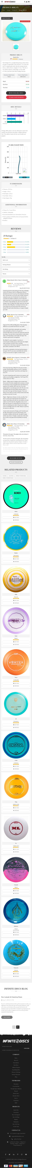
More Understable (8, 478)
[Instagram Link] (21, 1154)
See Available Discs (16, 93)
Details (17, 520)
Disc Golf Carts (16, 1124)
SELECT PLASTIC (6, 18)
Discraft (16, 1091)
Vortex (16, 677)
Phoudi (8, 314)
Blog (16, 1076)
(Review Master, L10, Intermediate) (17, 423)
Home (3, 10)
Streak (16, 636)
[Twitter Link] (9, 1154)
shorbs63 (9, 357)
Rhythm (16, 553)
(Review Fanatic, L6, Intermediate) (21, 280)
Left (4, 177)
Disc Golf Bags (16, 1117)
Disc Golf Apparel (16, 1114)
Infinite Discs (16, 1093)
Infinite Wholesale (16, 1074)
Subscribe (26, 1048)
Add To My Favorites (17, 97)
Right (7, 177)
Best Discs (16, 1065)
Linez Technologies (19, 1162)
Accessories (16, 1112)
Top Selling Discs (16, 1069)
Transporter (16, 967)
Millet (16, 594)
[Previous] (14, 1027)
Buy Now (16, 517)
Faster (28, 177)
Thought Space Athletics (16, 1088)
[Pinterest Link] (17, 1154)
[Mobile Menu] (2, 2)
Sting (16, 802)
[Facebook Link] (5, 1154)
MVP (16, 1102)
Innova (16, 1098)
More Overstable (21, 475)
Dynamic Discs (16, 1095)
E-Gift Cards (16, 1126)
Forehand (10, 177)
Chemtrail (16, 884)
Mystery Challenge (16, 1072)
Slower (21, 177)
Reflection (16, 926)
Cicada (16, 760)
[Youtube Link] (26, 1154)
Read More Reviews (16, 458)
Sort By (3, 257)
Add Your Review (16, 462)
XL (16, 843)
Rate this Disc (16, 57)
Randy (8, 423)
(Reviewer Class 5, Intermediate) (17, 314)
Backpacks (16, 1121)
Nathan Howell (10, 280)
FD (16, 719)
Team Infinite (16, 1062)
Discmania (16, 1084)
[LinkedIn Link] (13, 1154)
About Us (16, 1060)
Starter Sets (16, 1110)
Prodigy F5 (14, 10)
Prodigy (8, 10)
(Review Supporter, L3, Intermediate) (19, 357)
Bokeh (16, 511)
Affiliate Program (16, 1067)
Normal (24, 177)
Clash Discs (16, 1100)
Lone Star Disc (16, 1086)
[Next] (17, 1027)
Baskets (16, 1119)
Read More (8, 1018)
